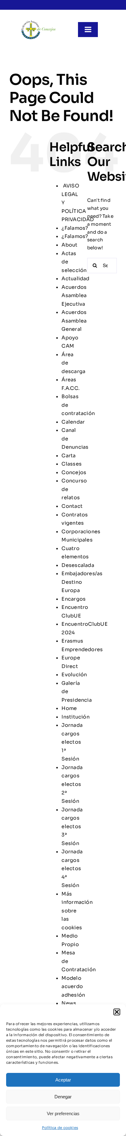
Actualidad (75, 278)
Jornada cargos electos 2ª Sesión (72, 784)
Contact (72, 506)
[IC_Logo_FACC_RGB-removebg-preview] (38, 22)
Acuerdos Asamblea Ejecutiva (74, 295)
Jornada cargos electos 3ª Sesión (72, 826)
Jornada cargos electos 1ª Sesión (72, 742)
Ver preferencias (63, 1113)
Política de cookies (60, 1127)
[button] (117, 1012)
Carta (68, 455)
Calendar (73, 422)
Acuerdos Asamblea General (74, 320)
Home (69, 708)
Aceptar (63, 1079)
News (68, 1003)
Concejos (73, 472)
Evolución (74, 674)
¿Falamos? (74, 228)
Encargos (73, 599)
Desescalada (77, 565)
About (69, 245)
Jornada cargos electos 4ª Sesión (72, 868)
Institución (75, 717)
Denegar (63, 1096)
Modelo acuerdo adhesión (73, 986)
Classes (71, 464)
